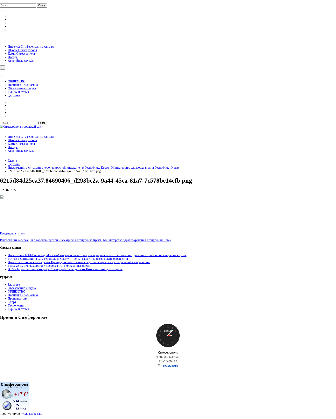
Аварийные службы (21, 60)
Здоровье (14, 95)
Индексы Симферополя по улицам (31, 46)
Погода (13, 57)
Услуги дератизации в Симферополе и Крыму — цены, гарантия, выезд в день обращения (68, 258)
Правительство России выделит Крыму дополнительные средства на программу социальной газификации (79, 262)
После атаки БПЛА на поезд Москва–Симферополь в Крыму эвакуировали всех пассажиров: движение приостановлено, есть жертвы (97, 255)
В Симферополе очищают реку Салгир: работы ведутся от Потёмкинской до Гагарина (65, 269)
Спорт (12, 302)
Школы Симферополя (22, 50)
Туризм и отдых (18, 91)
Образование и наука (22, 88)
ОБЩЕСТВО (16, 81)
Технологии (16, 305)
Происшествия (17, 298)
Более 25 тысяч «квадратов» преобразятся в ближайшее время (49, 265)
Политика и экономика (23, 84)
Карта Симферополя (21, 53)
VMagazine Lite (32, 413)
